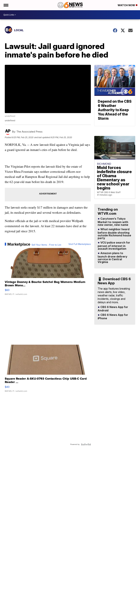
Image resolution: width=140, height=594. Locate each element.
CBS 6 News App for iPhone (113, 316)
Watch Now (127, 5)
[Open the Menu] (6, 5)
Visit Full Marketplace (79, 244)
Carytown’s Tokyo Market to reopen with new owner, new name (113, 221)
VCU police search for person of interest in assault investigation (114, 245)
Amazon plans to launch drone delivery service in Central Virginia (112, 258)
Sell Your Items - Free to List (46, 245)
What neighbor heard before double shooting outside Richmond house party (114, 234)
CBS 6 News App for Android (113, 309)
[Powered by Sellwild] (86, 444)
